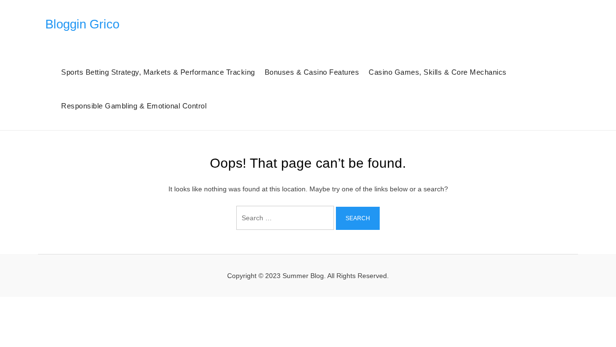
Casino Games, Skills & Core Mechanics (438, 72)
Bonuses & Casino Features (312, 72)
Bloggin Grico (82, 24)
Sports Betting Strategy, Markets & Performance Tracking (158, 72)
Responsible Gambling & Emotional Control (133, 106)
